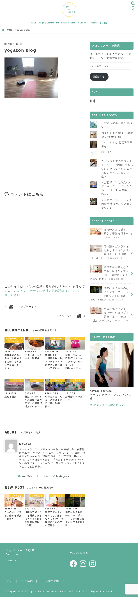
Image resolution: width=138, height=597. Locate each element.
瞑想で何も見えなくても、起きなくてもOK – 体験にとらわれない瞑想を (109, 273)
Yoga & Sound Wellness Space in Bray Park (56, 591)
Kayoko (25, 444)
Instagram (62, 476)
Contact (11, 560)
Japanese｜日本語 (99, 23)
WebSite (27, 476)
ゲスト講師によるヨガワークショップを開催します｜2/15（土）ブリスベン (109, 314)
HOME (33, 23)
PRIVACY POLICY (52, 581)
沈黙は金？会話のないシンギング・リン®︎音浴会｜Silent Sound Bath (109, 294)
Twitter (44, 476)
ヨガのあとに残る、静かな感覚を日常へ (116, 233)
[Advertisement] (45, 147)
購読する (99, 76)
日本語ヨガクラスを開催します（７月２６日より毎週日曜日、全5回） (109, 252)
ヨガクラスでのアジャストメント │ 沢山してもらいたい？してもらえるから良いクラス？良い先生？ (117, 169)
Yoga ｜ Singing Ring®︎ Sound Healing (57, 23)
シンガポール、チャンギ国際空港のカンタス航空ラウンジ (116, 203)
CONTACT (83, 23)
